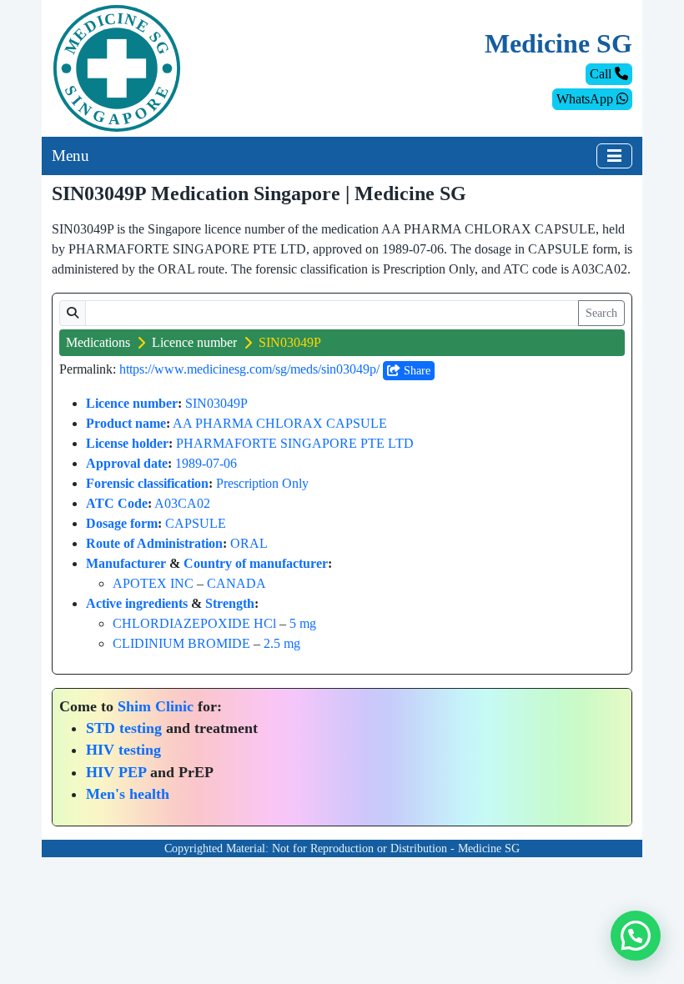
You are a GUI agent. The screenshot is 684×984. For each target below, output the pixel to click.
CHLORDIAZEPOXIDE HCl (194, 623)
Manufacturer (126, 563)
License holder (127, 443)
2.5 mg (282, 643)
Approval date (127, 463)
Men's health (127, 794)
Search (601, 313)
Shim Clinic (156, 706)
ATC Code (117, 503)
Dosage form (122, 523)
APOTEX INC (153, 583)
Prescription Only (262, 483)
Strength (229, 603)
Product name (126, 423)
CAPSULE (195, 523)
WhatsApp (586, 99)
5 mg (302, 623)
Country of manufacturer (256, 563)
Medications (98, 342)
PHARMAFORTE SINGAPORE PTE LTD (295, 443)
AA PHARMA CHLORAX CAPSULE (280, 423)
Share (415, 370)
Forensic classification (147, 483)
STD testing (124, 728)
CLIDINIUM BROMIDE (181, 643)
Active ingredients (137, 603)
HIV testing (123, 749)
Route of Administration (154, 543)
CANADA (236, 583)
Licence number (194, 342)
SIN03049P (216, 403)
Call (602, 74)
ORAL (249, 543)
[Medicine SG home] (117, 67)
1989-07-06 (206, 463)
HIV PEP (116, 772)
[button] (636, 936)
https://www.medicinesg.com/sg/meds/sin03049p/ (249, 369)
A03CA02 (182, 503)
